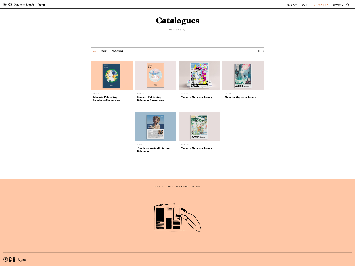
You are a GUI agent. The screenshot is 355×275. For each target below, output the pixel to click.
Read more (97, 103)
